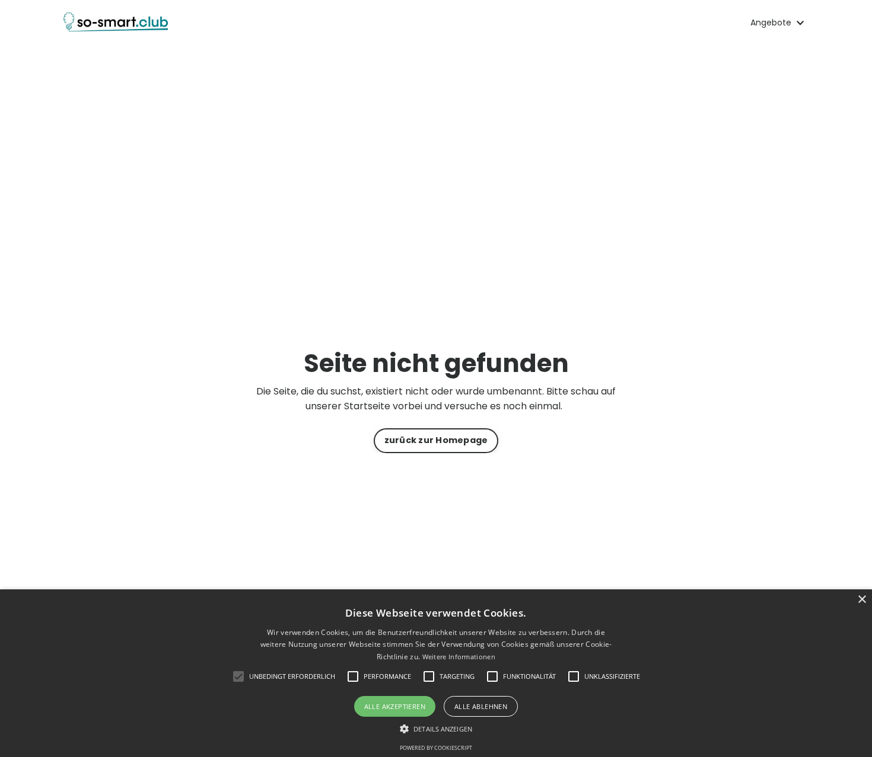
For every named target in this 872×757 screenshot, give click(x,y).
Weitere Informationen (458, 656)
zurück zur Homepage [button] (436, 440)
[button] (436, 728)
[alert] (436, 673)
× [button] (861, 599)
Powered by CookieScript (436, 748)
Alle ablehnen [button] (480, 706)
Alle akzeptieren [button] (394, 706)
